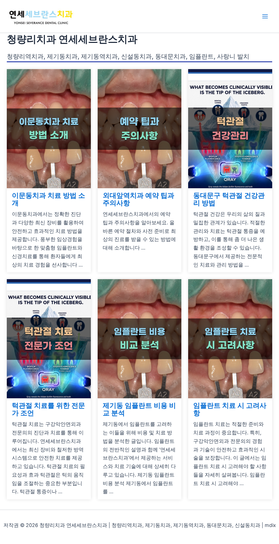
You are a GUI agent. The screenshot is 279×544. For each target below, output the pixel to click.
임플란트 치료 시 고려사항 (229, 409)
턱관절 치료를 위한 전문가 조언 (48, 409)
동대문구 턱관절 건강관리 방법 (229, 199)
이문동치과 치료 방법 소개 (48, 199)
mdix (270, 525)
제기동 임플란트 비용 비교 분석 (139, 409)
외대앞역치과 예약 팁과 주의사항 (138, 199)
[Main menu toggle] (265, 16)
